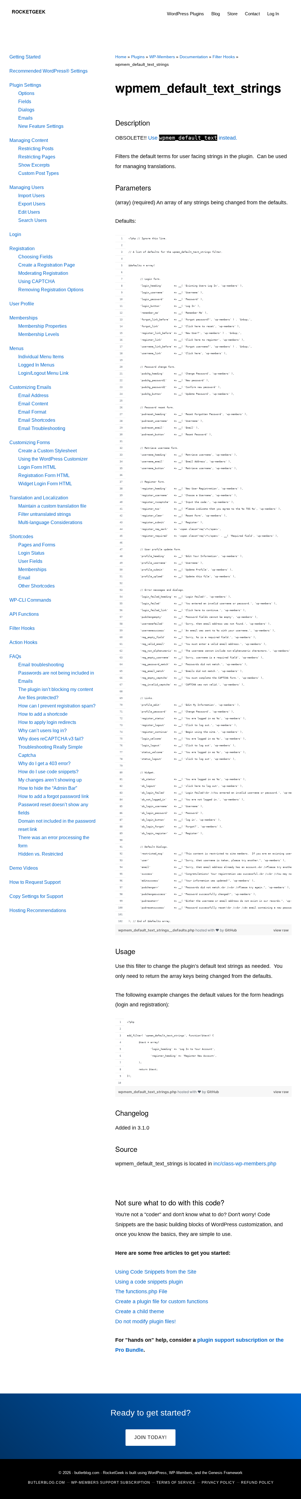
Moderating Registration (43, 273)
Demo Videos (23, 868)
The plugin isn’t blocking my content (55, 689)
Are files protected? (38, 697)
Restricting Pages (36, 156)
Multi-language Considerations (50, 522)
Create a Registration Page (46, 264)
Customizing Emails (30, 387)
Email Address (33, 395)
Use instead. (192, 138)
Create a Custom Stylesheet (47, 450)
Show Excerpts (34, 165)
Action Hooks (23, 642)
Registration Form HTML (44, 475)
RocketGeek (29, 11)
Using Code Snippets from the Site (155, 1272)
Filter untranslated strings (44, 514)
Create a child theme (139, 1311)
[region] (203, 580)
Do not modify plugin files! (145, 1321)
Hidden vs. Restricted (40, 853)
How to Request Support (35, 882)
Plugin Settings (25, 85)
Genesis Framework (225, 1472)
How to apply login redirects (47, 722)
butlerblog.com (86, 1472)
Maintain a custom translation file (52, 505)
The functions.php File (141, 1291)
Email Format (32, 411)
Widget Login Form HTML (45, 483)
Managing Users (26, 187)
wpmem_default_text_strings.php (148, 1092)
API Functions (24, 614)
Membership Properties (42, 326)
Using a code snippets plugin (149, 1282)
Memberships (23, 317)
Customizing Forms (29, 442)
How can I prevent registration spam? (57, 705)
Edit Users (29, 212)
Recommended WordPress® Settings (48, 70)
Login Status (31, 553)
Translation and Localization (38, 497)
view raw (281, 930)
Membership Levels (38, 334)
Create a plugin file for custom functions (161, 1301)
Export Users (31, 203)
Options (26, 93)
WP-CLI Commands (30, 600)
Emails (25, 118)
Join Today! (150, 1437)
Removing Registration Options (50, 289)
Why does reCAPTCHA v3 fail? (50, 738)
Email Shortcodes (36, 420)
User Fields (30, 561)
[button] (286, 9)
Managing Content (28, 140)
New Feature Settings (40, 126)
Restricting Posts (35, 148)
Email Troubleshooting (41, 428)
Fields (24, 101)
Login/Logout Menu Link (43, 373)
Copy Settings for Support (36, 896)
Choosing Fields (35, 256)
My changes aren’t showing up (50, 779)
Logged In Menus (36, 364)
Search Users (32, 220)
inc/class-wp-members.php (244, 1164)
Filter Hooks (22, 628)
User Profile (21, 303)
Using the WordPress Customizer (53, 458)
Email (24, 577)
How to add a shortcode (43, 714)
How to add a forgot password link (53, 796)
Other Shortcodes (36, 585)
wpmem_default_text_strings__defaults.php (156, 930)
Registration (22, 248)
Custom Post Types (38, 173)
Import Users (31, 195)
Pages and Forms (36, 544)
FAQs (15, 656)
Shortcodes (21, 536)
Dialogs (26, 109)
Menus (16, 348)
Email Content (33, 403)
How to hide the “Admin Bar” (47, 788)
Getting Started (25, 56)
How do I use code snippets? (48, 771)
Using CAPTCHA (36, 281)
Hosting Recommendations (37, 910)
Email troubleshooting (41, 664)
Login (15, 234)
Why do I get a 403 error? (44, 763)
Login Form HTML (37, 467)
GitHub (231, 930)
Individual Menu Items (41, 356)
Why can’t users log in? (42, 730)
